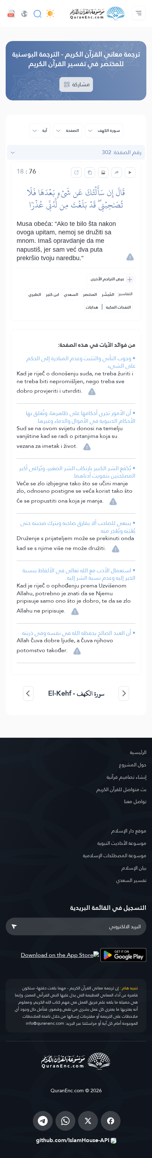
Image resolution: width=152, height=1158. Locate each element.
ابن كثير (52, 294)
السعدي (71, 294)
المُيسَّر (108, 294)
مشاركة (80, 84)
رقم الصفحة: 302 (121, 152)
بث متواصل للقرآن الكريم (121, 789)
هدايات (92, 307)
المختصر (90, 294)
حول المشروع (132, 764)
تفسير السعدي (131, 880)
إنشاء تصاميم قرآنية (126, 777)
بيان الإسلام (134, 867)
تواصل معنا (135, 801)
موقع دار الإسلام (128, 830)
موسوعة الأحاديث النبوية (122, 843)
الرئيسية (138, 752)
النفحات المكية (118, 307)
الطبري (35, 294)
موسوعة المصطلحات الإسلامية (114, 855)
